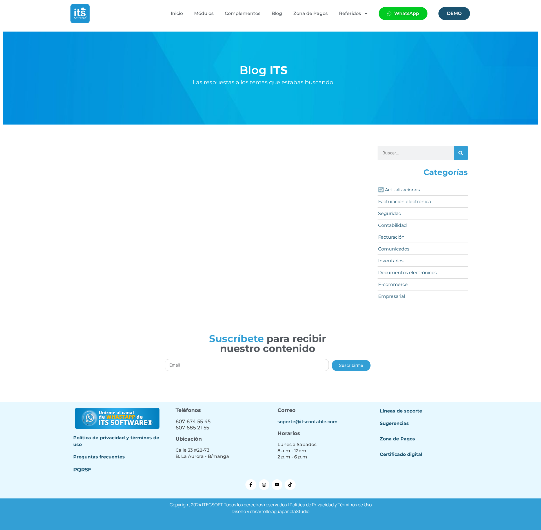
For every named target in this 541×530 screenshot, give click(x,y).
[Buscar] (461, 153)
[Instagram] (264, 484)
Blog (277, 13)
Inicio (177, 13)
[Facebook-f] (250, 484)
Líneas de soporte (401, 411)
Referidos (350, 13)
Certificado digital (401, 454)
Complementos (242, 13)
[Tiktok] (290, 484)
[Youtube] (277, 484)
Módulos (204, 13)
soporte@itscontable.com (308, 421)
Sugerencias (394, 423)
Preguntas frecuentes (99, 457)
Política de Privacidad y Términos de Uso (331, 505)
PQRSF (82, 470)
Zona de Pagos (310, 13)
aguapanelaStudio (290, 511)
